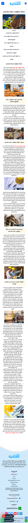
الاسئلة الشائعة (14, 474)
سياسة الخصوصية (14, 482)
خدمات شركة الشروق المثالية (14, 480)
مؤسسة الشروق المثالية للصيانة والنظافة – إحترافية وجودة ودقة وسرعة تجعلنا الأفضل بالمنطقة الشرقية (14, 489)
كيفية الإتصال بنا (14, 486)
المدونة (14, 478)
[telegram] (9, 513)
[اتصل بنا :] (26, 518)
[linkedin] (12, 513)
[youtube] (15, 513)
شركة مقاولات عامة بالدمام (12, 33)
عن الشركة (14, 484)
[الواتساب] (26, 521)
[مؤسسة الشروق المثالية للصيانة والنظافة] (15, 3)
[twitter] (18, 513)
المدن (14, 476)
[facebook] (21, 513)
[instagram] (6, 513)
